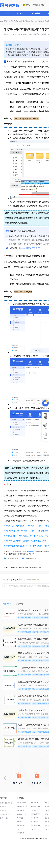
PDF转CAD (34, 803)
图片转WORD (21, 825)
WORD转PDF (35, 814)
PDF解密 (34, 810)
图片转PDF (20, 810)
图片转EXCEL (35, 825)
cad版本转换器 (12, 558)
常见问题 (3, 807)
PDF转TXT (20, 833)
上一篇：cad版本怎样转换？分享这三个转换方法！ (24, 568)
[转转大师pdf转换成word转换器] (9, 7)
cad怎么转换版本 (31, 558)
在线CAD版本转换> (21, 21)
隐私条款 (3, 810)
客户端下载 (4, 818)
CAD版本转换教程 (24, 617)
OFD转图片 (20, 818)
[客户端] (45, 403)
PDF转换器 (29, 552)
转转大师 (36, 34)
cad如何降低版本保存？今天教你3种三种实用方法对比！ (26, 541)
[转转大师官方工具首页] (29, 248)
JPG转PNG (34, 818)
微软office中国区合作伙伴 (36, 5)
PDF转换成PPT (22, 807)
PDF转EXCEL (35, 807)
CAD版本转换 (21, 814)
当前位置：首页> (6, 21)
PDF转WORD (21, 803)
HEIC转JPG (35, 822)
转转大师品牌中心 (6, 803)
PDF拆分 (20, 829)
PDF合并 (34, 829)
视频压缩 (20, 822)
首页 (7, 13)
